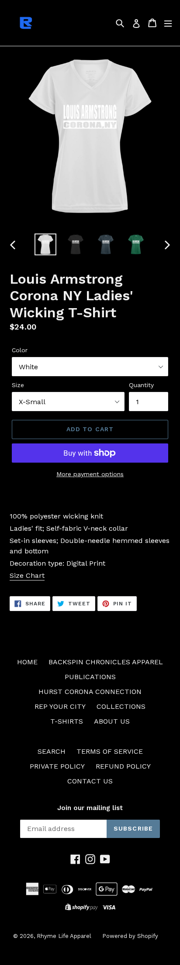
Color (20, 350)
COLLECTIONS (121, 706)
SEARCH (52, 751)
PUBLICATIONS (90, 677)
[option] (46, 244)
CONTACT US (90, 781)
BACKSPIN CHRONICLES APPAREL (105, 662)
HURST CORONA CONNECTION (90, 691)
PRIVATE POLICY (57, 766)
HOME (27, 662)
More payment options (90, 473)
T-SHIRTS (66, 721)
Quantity (141, 384)
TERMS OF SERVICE (109, 751)
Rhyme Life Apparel (64, 936)
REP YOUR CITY (60, 706)
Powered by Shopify (130, 936)
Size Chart (27, 575)
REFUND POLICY (123, 766)
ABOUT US (112, 721)
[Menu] (168, 23)
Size (18, 384)
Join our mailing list (90, 808)
